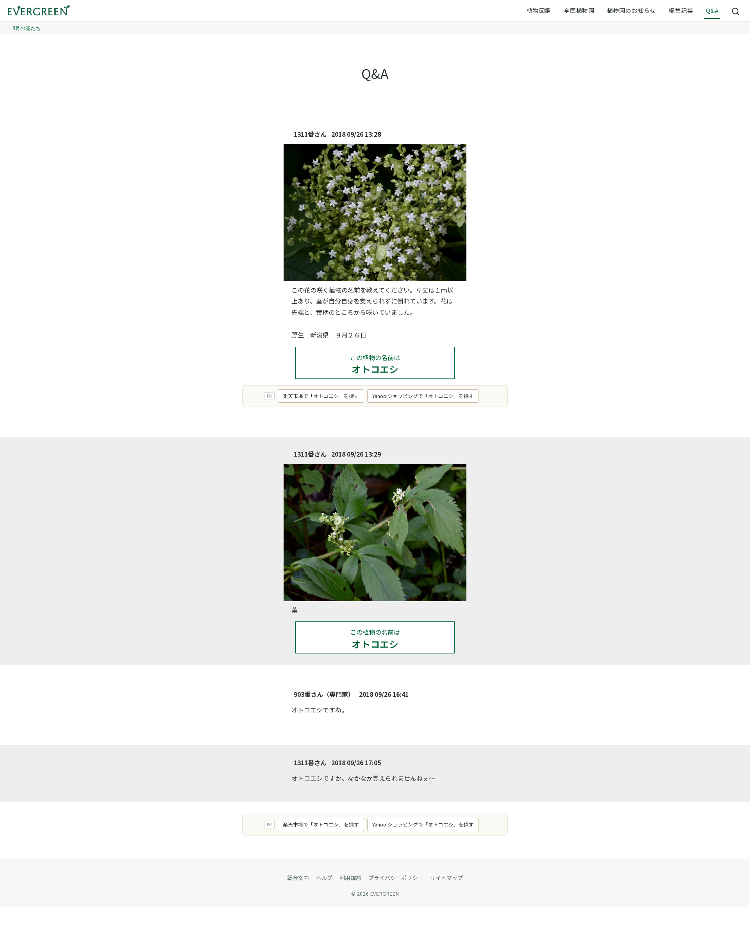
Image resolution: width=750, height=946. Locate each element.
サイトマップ (446, 878)
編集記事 (681, 10)
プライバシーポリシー (395, 878)
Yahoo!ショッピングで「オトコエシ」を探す (423, 396)
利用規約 (350, 878)
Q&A (712, 10)
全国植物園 (579, 10)
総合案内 (298, 878)
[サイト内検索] (736, 11)
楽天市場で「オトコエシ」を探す (321, 396)
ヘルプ (324, 878)
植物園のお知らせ (631, 10)
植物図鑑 (539, 10)
